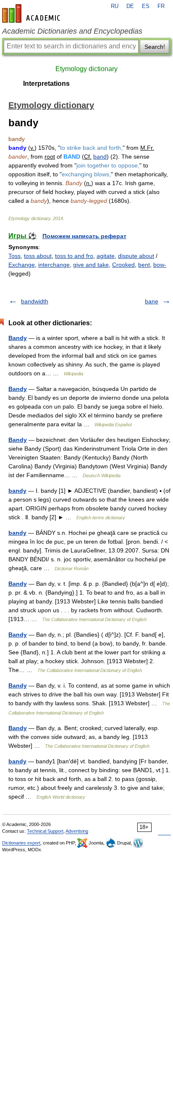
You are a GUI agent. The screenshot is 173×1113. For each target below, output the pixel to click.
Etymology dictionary (86, 68)
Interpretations (46, 83)
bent (144, 264)
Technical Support (45, 831)
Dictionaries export (21, 842)
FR (161, 6)
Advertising (77, 831)
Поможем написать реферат (84, 236)
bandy (17, 490)
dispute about (136, 255)
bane (151, 301)
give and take (91, 264)
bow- (159, 264)
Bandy (17, 338)
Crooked (123, 264)
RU (114, 6)
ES (145, 6)
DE (130, 6)
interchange (54, 264)
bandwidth (34, 301)
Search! (154, 46)
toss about (38, 255)
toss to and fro (74, 255)
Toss (14, 255)
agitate (106, 255)
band (100, 156)
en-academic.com (32, 13)
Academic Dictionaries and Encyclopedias (72, 31)
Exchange (21, 264)
